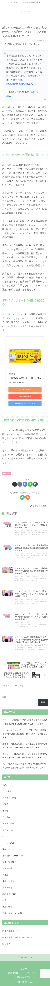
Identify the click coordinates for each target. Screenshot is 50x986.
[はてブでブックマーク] (25, 484)
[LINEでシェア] (30, 484)
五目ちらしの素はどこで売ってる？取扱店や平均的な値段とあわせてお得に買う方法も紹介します (24, 722)
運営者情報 (13, 973)
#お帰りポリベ (33, 76)
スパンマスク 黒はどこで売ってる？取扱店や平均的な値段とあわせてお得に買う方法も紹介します (24, 766)
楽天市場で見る (25, 396)
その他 (7, 473)
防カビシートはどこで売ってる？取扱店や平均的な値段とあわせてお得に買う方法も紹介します (24, 756)
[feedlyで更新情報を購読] (22, 497)
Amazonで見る (25, 390)
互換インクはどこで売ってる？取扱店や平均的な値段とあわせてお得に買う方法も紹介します (24, 746)
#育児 (20, 80)
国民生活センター (12, 931)
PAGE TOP (26, 957)
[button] (35, 484)
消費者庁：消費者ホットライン (18, 937)
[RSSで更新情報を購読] (27, 497)
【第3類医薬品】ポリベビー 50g (24, 378)
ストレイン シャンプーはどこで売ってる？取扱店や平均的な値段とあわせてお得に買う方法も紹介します (24, 733)
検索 (4, 697)
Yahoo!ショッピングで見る (25, 403)
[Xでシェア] (14, 484)
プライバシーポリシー (37, 973)
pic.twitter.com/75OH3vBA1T (20, 84)
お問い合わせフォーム (25, 977)
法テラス (8, 944)
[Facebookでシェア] (19, 484)
